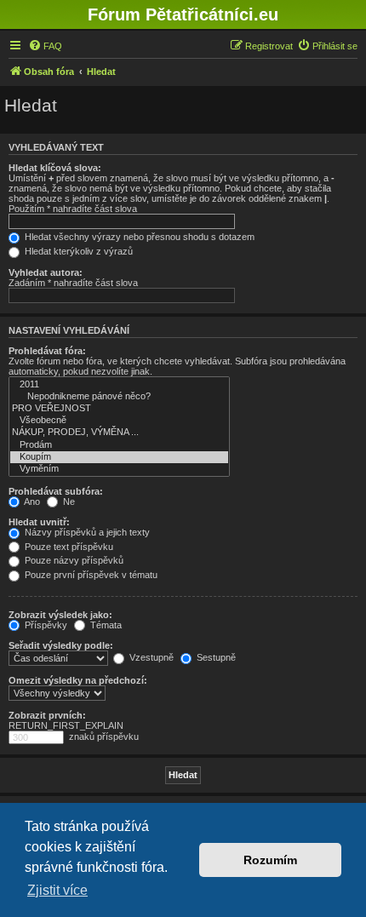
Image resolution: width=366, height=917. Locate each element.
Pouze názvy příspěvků (72, 560)
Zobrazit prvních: (47, 715)
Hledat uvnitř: (39, 522)
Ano (31, 501)
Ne (67, 501)
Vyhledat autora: (46, 272)
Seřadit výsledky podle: (61, 645)
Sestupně (215, 657)
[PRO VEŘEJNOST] (119, 409)
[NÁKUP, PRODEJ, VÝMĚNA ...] (119, 432)
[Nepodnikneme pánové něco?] (119, 397)
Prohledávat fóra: (47, 351)
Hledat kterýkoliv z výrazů (77, 251)
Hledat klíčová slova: (55, 168)
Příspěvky (44, 625)
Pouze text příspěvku (67, 547)
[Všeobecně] (119, 421)
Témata (105, 625)
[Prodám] (119, 445)
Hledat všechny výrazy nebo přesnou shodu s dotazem (138, 237)
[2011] (119, 385)
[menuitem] (45, 46)
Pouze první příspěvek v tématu (89, 575)
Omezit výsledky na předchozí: (78, 680)
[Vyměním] (119, 469)
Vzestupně (150, 657)
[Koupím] (119, 457)
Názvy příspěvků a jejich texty (86, 532)
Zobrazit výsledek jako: (60, 615)
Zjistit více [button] (57, 890)
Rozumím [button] (270, 860)
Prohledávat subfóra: (56, 491)
